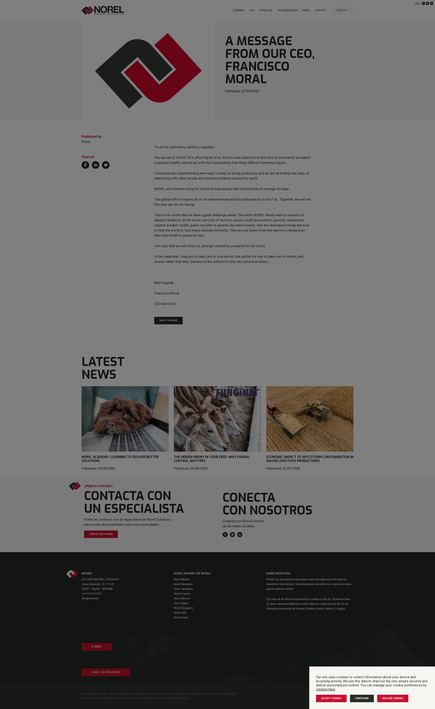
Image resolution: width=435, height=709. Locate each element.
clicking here (325, 689)
